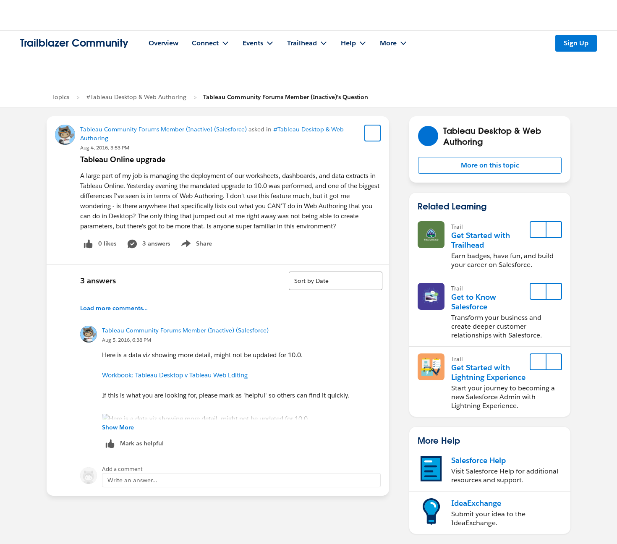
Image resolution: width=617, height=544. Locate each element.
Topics (60, 97)
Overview (163, 43)
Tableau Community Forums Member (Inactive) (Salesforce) (163, 129)
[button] (490, 165)
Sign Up (576, 43)
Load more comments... (114, 308)
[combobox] (335, 281)
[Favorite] (372, 133)
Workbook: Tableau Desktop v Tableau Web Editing (175, 375)
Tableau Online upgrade (122, 159)
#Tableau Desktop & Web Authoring (136, 97)
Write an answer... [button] (132, 480)
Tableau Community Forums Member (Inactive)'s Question (285, 97)
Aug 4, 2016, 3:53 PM (104, 147)
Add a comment (122, 469)
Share (195, 245)
